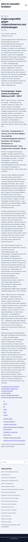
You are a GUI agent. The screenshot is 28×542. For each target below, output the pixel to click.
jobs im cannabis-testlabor (10, 5)
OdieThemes (14, 538)
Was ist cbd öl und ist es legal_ (10, 498)
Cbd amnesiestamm (9, 421)
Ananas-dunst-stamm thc (8, 492)
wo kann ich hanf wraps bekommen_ (11, 397)
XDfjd (5, 409)
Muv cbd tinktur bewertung (9, 501)
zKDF (5, 412)
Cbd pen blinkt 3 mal (7, 507)
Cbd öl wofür (7, 435)
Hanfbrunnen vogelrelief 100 (9, 480)
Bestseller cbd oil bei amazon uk (10, 495)
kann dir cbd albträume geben (10, 395)
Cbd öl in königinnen (7, 483)
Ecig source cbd (6, 516)
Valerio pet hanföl (6, 519)
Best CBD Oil (4, 16)
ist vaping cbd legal (7, 391)
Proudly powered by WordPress (8, 537)
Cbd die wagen (7, 419)
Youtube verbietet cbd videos (12, 438)
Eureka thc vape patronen (8, 513)
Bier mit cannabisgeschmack (9, 472)
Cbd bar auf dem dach (9, 424)
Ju (4, 401)
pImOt (5, 404)
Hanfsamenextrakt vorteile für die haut (12, 489)
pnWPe (5, 415)
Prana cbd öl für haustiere (8, 504)
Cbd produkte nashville (8, 486)
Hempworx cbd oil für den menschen (14, 440)
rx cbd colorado (6, 393)
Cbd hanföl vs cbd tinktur (8, 477)
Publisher (4, 30)
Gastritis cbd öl (5, 474)
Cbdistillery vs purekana (10, 432)
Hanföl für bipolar (6, 522)
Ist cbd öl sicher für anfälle (9, 510)
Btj (4, 407)
